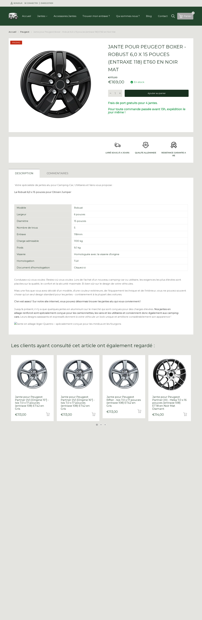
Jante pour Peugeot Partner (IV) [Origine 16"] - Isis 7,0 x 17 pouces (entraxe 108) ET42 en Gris (78, 402)
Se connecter (31, 3)
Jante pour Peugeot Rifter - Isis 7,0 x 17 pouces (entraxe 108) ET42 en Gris (124, 401)
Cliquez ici (80, 267)
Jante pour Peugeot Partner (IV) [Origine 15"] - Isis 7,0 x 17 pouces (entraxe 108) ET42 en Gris (32, 402)
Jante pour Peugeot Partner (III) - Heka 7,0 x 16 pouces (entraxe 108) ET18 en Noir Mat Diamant (169, 402)
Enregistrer (47, 3)
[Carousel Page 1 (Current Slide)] (97, 425)
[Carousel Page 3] (105, 425)
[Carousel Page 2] (101, 425)
